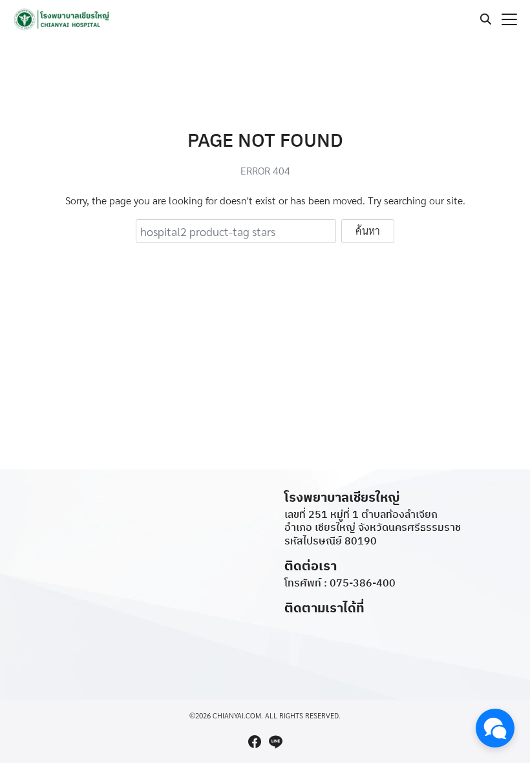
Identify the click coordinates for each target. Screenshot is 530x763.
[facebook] (254, 741)
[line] (275, 741)
